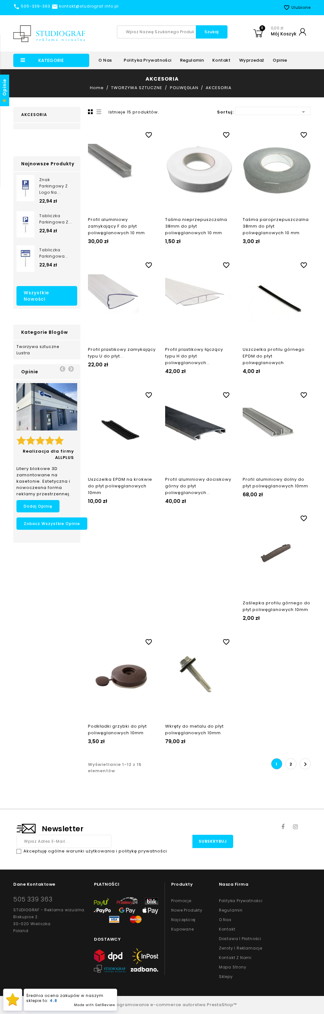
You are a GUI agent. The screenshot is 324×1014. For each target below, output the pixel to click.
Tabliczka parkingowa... (53, 253)
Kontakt (221, 60)
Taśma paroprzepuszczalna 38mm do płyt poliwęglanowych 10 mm (276, 226)
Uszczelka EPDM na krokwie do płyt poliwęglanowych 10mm (120, 486)
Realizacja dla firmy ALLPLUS (48, 454)
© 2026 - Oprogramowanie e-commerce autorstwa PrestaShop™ (162, 1005)
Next (71, 368)
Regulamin (192, 60)
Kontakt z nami (235, 957)
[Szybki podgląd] (128, 133)
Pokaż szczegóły (115, 133)
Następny (305, 764)
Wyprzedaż (251, 60)
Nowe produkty (186, 910)
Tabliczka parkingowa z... (55, 219)
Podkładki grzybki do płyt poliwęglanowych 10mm (117, 729)
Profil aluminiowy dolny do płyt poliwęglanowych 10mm (275, 482)
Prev (62, 368)
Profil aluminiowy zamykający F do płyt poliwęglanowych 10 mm (116, 226)
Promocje (181, 900)
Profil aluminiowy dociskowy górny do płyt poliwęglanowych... (198, 486)
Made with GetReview (94, 1005)
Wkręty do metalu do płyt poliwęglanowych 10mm (194, 729)
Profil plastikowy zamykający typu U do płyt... (122, 352)
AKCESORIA (34, 114)
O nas (105, 60)
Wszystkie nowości (36, 296)
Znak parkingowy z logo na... (53, 186)
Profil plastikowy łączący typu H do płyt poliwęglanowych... (194, 356)
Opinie (280, 60)
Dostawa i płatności (240, 938)
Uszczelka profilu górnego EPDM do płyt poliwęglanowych (274, 356)
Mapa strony (232, 967)
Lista (99, 111)
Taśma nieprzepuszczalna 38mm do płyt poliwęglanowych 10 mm (196, 226)
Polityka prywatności (147, 60)
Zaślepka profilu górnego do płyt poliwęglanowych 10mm (276, 606)
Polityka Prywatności (241, 900)
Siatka (89, 111)
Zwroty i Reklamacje (240, 948)
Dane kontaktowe (34, 884)
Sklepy (226, 976)
